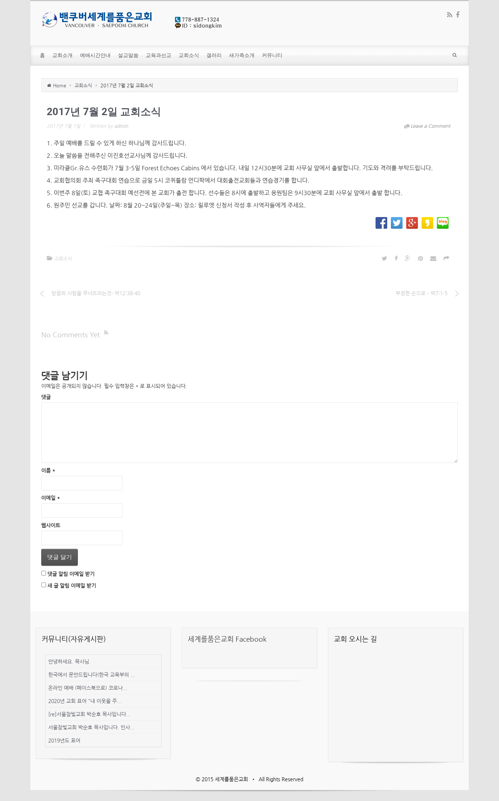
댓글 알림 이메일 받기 (71, 574)
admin (121, 126)
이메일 (50, 498)
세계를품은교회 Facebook (227, 639)
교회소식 (83, 85)
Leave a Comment (430, 126)
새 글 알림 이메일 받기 (71, 585)
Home (59, 85)
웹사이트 (50, 525)
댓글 (46, 397)
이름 (48, 470)
